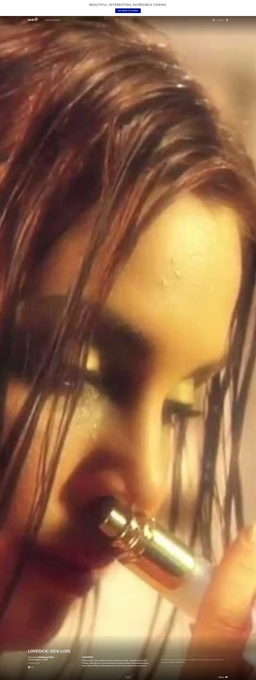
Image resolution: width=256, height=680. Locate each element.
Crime (30, 663)
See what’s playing (128, 10)
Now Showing (52, 20)
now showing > (179, 662)
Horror (37, 663)
